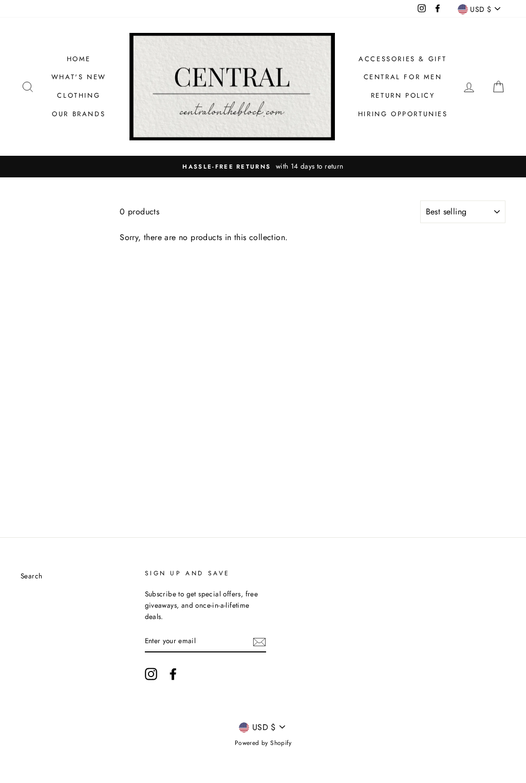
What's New (78, 77)
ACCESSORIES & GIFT (403, 59)
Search (31, 576)
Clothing (78, 95)
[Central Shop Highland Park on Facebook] (173, 674)
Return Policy (403, 95)
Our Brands (78, 114)
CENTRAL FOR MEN (403, 77)
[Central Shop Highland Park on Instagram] (151, 674)
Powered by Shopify (263, 743)
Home (79, 59)
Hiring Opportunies (403, 114)
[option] (263, 166)
